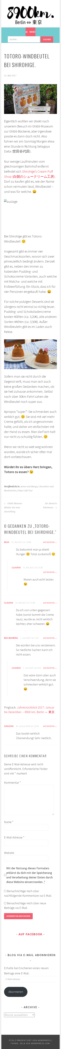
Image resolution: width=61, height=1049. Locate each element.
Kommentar (12, 782)
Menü (32, 31)
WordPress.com (40, 1043)
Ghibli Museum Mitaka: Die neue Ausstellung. (13, 507)
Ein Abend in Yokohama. (50, 505)
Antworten (49, 542)
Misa (6, 542)
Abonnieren (15, 992)
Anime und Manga (29, 486)
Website (9, 853)
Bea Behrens (11, 637)
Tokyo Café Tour (25, 490)
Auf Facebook (30, 934)
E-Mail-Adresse (14, 837)
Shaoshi (9, 726)
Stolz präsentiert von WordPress (30, 1040)
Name (8, 822)
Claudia (16, 567)
